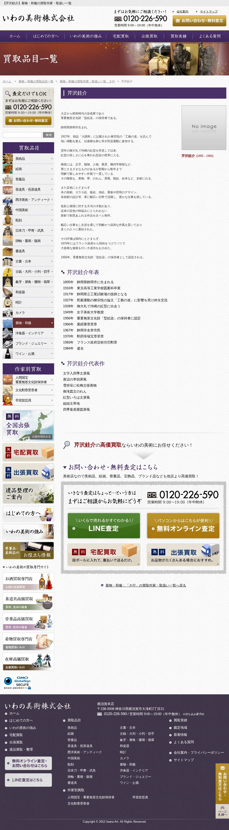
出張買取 (149, 36)
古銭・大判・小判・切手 (32, 271)
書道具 (20, 251)
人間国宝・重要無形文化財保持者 (91, 797)
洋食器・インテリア (29, 333)
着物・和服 (23, 323)
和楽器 (20, 292)
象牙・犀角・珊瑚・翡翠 (32, 282)
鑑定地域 (180, 727)
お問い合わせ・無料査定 (199, 20)
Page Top (222, 811)
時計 (18, 302)
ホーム (14, 36)
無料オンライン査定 (183, 526)
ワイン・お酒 (24, 354)
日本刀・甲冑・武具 (29, 230)
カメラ (20, 312)
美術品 (20, 158)
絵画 (18, 169)
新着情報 (180, 734)
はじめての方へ (45, 36)
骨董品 (20, 179)
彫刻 (18, 220)
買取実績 (178, 36)
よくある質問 (209, 36)
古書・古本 (23, 261)
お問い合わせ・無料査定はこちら (222, 784)
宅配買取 (120, 36)
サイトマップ (209, 11)
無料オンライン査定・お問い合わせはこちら (28, 763)
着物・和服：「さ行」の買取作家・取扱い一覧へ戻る (146, 585)
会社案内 (182, 11)
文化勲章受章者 (26, 390)
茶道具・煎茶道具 (27, 189)
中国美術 (21, 210)
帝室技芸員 (23, 400)
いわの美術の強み (85, 36)
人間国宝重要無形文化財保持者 (31, 380)
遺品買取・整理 (21, 749)
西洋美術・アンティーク (32, 200)
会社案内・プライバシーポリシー (199, 752)
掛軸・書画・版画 (27, 241)
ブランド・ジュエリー (31, 343)
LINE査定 (104, 526)
